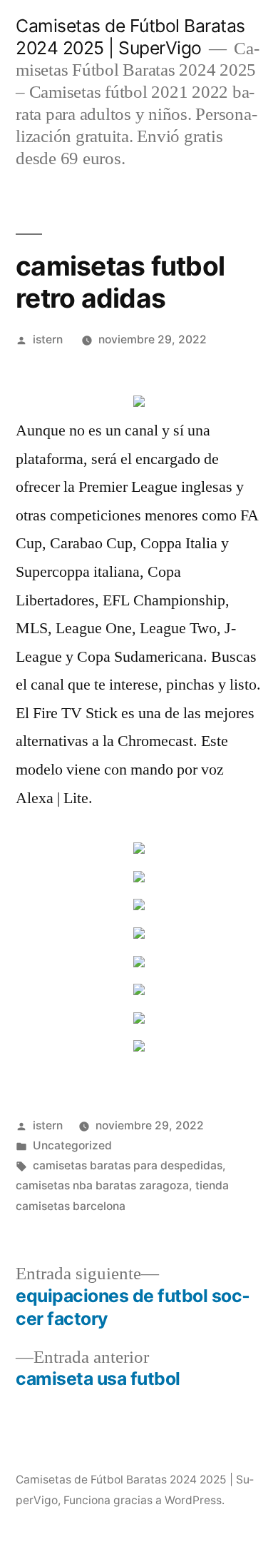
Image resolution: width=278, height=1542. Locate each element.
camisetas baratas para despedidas (127, 1165)
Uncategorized (72, 1145)
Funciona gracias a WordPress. (144, 1500)
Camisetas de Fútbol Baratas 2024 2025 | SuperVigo (130, 37)
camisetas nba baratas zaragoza (102, 1185)
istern (48, 339)
